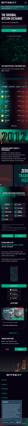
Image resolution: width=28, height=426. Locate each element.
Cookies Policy (7, 418)
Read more (13, 333)
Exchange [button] (4, 86)
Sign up (14, 30)
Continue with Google (14, 36)
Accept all (5, 422)
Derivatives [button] (11, 86)
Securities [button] (24, 86)
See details (14, 8)
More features (8, 236)
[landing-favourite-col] (26, 92)
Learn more (14, 286)
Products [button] (4, 384)
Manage (18, 422)
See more (14, 126)
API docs (20, 236)
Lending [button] (18, 86)
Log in (7, 349)
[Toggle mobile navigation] (26, 3)
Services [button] (4, 380)
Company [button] (4, 393)
